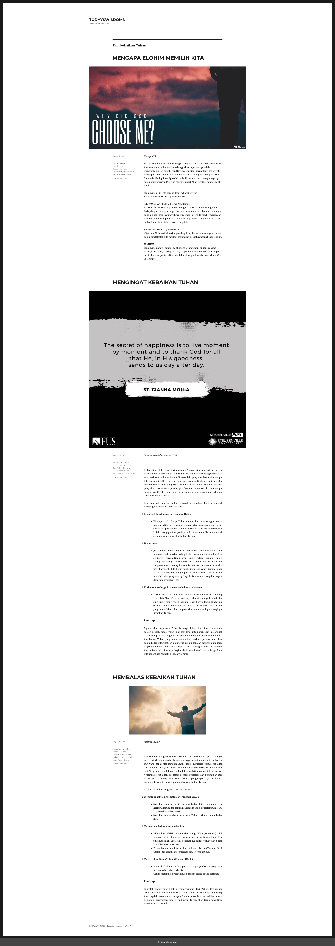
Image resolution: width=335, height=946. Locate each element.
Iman (121, 465)
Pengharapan (118, 473)
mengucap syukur (126, 757)
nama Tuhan (118, 760)
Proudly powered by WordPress (120, 926)
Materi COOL (124, 471)
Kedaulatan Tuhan (120, 169)
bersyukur (126, 749)
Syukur (127, 760)
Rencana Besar (119, 174)
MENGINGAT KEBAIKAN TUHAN (155, 282)
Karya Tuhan (129, 465)
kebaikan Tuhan (119, 166)
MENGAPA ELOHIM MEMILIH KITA (158, 58)
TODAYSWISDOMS (107, 19)
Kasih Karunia (123, 163)
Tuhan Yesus (130, 473)
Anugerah (117, 749)
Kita (124, 172)
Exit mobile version (167, 942)
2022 (114, 163)
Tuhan (128, 174)
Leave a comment (120, 178)
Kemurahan (117, 172)
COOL (115, 160)
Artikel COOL (118, 462)
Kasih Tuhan (117, 468)
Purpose (130, 172)
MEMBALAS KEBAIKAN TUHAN (154, 677)
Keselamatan (118, 754)
